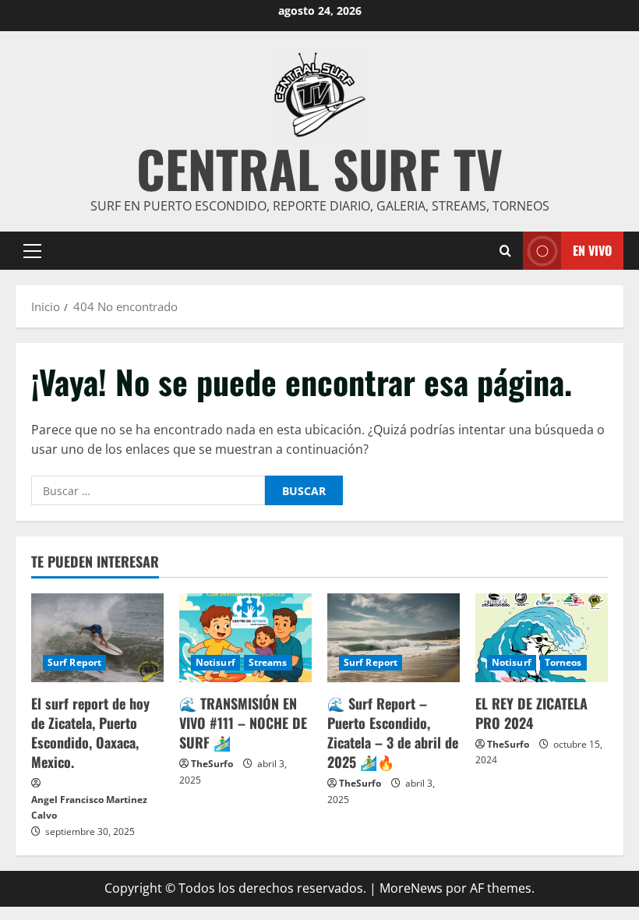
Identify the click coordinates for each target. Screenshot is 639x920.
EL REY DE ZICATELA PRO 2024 (531, 713)
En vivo (592, 250)
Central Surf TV (319, 168)
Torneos (563, 662)
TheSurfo (212, 763)
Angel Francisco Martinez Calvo (89, 807)
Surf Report (74, 662)
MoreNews (411, 888)
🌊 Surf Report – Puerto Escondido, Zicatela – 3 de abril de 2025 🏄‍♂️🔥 (392, 733)
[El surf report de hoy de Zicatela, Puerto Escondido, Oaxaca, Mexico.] (97, 637)
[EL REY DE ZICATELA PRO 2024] (541, 637)
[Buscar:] (148, 490)
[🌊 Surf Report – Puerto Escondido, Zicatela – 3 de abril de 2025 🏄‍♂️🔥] (393, 637)
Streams (268, 662)
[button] (32, 251)
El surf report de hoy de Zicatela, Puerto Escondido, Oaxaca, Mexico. (90, 733)
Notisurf (215, 662)
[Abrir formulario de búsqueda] (505, 251)
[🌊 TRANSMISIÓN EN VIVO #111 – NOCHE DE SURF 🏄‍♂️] (245, 637)
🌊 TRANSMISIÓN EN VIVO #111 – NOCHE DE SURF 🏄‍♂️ (243, 722)
